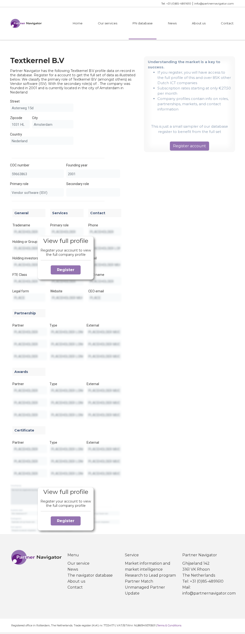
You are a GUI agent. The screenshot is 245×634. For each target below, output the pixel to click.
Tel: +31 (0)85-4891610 (176, 3)
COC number (19, 165)
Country (16, 134)
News (172, 23)
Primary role (19, 184)
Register (65, 270)
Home (78, 23)
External (93, 325)
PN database (143, 23)
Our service (78, 563)
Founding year (77, 165)
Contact (227, 23)
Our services (107, 23)
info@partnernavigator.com (214, 3)
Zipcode (16, 118)
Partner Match (139, 581)
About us (199, 23)
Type (53, 325)
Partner (18, 325)
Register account (189, 146)
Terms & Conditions (169, 625)
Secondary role (77, 184)
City (35, 118)
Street (15, 101)
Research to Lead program (150, 575)
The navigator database (90, 575)
